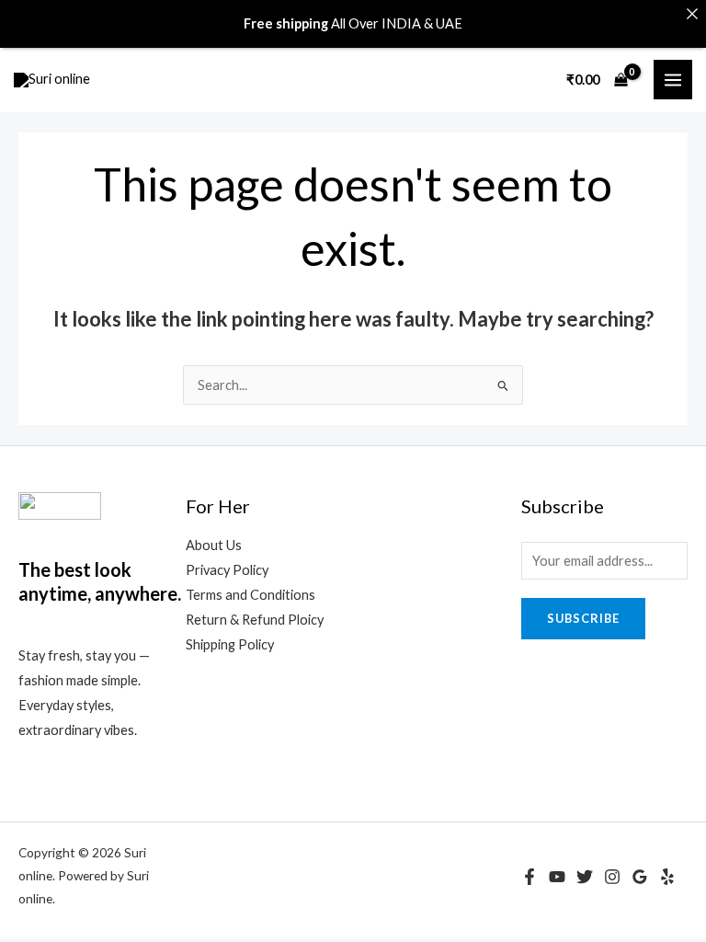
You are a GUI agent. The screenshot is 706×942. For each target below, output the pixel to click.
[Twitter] (584, 876)
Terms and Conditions (250, 595)
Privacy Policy (227, 570)
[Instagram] (612, 876)
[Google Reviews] (640, 876)
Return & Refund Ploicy (255, 619)
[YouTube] (557, 876)
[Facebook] (529, 876)
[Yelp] (667, 876)
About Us (214, 545)
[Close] (692, 14)
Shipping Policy (230, 644)
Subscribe (583, 618)
